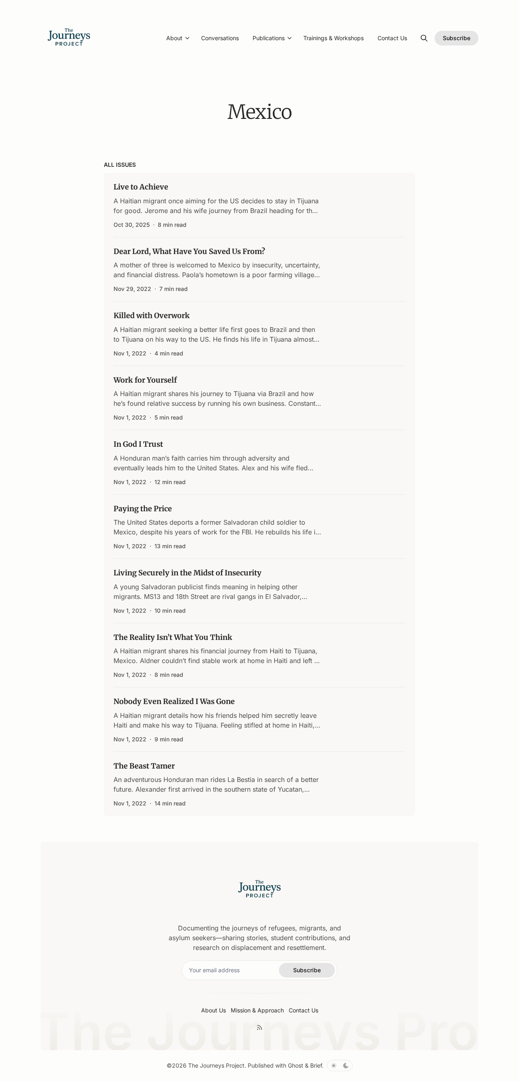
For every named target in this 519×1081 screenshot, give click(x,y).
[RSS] (259, 1027)
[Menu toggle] (187, 38)
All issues (120, 164)
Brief (316, 1065)
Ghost (295, 1065)
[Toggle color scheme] (340, 1065)
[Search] (424, 38)
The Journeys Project (216, 1065)
